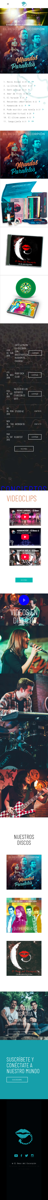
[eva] (24, 649)
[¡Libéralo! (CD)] (24, 299)
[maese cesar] (24, 697)
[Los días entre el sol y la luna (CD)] (24, 251)
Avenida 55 (20, 423)
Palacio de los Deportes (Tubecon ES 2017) (21, 393)
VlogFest (18, 436)
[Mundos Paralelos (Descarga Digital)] (24, 155)
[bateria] (24, 745)
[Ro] (24, 793)
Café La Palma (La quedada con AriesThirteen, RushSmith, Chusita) (22, 352)
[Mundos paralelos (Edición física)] (24, 203)
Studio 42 (19, 411)
